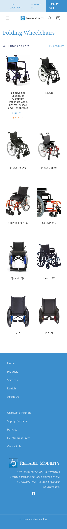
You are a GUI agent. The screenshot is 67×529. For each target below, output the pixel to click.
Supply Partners (17, 421)
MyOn (49, 92)
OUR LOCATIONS (16, 6)
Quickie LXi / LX (18, 222)
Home (11, 363)
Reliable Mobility (38, 519)
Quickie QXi (18, 278)
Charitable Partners (19, 412)
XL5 (18, 333)
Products (12, 371)
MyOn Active (18, 167)
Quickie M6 (49, 222)
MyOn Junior (49, 167)
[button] (7, 18)
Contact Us (14, 446)
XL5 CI (49, 333)
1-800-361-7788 (54, 6)
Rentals (11, 388)
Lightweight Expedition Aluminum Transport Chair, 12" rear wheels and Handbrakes (18, 100)
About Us (13, 396)
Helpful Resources (19, 437)
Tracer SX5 (49, 278)
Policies (12, 429)
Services (12, 380)
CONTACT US (36, 6)
